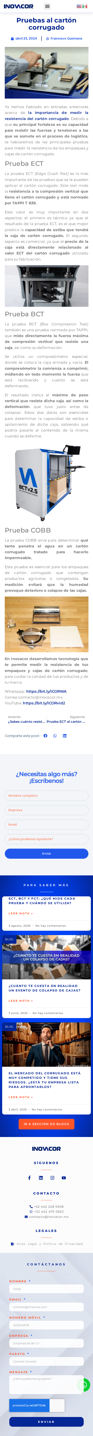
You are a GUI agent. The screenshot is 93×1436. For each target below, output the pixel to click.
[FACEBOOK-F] (29, 1177)
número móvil (26, 1317)
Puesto (18, 1354)
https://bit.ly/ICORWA (46, 691)
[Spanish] (85, 6)
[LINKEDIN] (40, 1177)
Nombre (18, 1281)
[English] (79, 6)
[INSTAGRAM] (52, 1177)
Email (16, 1299)
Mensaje (19, 1372)
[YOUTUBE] (63, 1177)
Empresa (19, 1335)
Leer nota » (21, 913)
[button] (47, 6)
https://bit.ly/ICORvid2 (44, 703)
